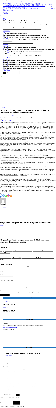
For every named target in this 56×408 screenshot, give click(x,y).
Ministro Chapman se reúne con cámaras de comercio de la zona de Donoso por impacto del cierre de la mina (28, 49)
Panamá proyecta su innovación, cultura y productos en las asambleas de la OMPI (22, 68)
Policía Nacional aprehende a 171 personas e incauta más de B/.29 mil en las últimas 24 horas (27, 4)
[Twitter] (3, 195)
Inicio (4, 18)
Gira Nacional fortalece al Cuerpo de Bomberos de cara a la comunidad (19, 22)
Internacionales (6, 59)
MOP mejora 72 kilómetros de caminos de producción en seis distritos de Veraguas (24, 5)
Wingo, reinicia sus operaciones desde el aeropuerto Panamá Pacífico (25, 223)
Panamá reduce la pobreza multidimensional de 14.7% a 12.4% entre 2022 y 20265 (21, 55)
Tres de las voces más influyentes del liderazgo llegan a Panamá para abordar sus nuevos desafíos (26, 53)
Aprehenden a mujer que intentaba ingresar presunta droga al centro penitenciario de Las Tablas (25, 24)
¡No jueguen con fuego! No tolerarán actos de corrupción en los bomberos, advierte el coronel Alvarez (27, 377)
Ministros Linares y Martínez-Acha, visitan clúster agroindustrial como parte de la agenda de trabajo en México (28, 64)
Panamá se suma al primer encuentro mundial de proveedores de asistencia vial (24, 6)
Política (4, 32)
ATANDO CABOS (7, 301)
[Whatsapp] (6, 195)
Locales (5, 19)
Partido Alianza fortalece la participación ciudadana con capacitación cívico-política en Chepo (24, 35)
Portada (1, 117)
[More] (11, 195)
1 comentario (13, 355)
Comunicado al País (8, 10)
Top (0, 399)
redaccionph (4, 115)
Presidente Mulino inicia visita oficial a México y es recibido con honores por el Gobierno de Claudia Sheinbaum (29, 66)
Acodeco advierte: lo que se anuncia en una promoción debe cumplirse (21, 3)
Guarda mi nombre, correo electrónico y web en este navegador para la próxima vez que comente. (23, 291)
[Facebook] (1, 195)
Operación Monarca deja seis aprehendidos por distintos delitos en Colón (20, 27)
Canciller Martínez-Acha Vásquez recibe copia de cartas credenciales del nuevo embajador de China (26, 37)
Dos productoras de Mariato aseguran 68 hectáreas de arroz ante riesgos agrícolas (22, 29)
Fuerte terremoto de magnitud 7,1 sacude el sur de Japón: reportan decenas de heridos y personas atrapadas (28, 62)
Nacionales (3, 107)
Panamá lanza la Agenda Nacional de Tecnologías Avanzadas (22, 353)
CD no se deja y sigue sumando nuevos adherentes (15, 33)
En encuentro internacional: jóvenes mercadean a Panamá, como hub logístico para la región (24, 60)
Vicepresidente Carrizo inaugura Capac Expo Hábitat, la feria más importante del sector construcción (24, 241)
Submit (16, 402)
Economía (5, 46)
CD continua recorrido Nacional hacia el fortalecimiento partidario (18, 43)
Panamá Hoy (5, 397)
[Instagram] (8, 195)
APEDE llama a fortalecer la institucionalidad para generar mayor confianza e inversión (23, 51)
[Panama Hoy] (3, 16)
